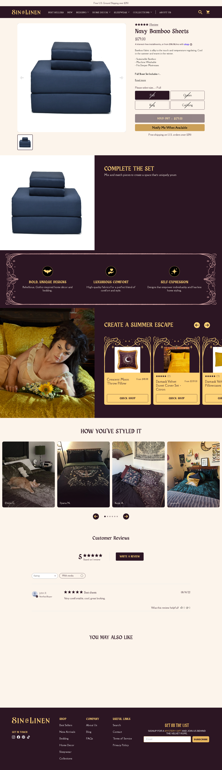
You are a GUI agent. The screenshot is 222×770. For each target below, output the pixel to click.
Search (117, 725)
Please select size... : (148, 87)
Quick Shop (128, 399)
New (69, 12)
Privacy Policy (121, 745)
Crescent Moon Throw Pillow (118, 381)
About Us (91, 725)
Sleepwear (120, 12)
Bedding (81, 12)
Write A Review (130, 556)
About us (165, 12)
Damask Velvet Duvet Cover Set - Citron (168, 385)
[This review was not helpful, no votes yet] (187, 607)
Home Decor (100, 12)
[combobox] (45, 576)
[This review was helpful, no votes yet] (182, 607)
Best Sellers (56, 12)
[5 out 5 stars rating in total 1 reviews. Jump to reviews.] (16, 685)
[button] (197, 325)
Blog (88, 732)
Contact (117, 732)
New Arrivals (67, 732)
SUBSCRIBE (201, 739)
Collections (141, 12)
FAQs (89, 738)
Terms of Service (122, 738)
